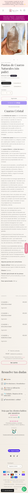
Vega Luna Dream (11, 480)
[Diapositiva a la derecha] (17, 59)
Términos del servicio (21, 484)
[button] (3, 10)
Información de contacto (19, 486)
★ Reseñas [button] (26, 248)
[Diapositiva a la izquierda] (10, 59)
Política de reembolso (18, 481)
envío (23, 357)
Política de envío (8, 486)
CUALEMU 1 (7, 83)
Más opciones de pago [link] (14, 106)
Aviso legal (14, 489)
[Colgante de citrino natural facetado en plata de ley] (14, 432)
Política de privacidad (9, 484)
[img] (14, 415)
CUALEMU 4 (18, 87)
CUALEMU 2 (18, 83)
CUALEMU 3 (7, 87)
